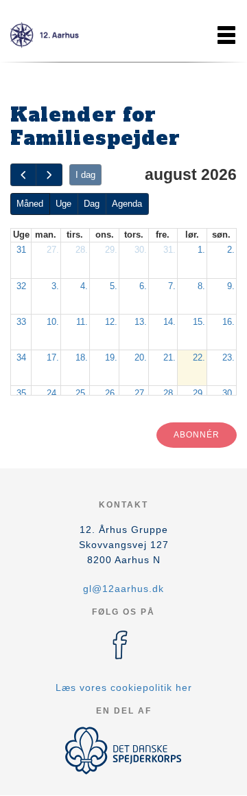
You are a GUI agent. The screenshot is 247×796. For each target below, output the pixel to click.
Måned (29, 203)
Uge (63, 203)
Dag (91, 203)
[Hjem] (44, 35)
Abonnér (197, 435)
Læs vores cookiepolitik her (124, 687)
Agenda (127, 203)
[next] (49, 174)
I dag (85, 175)
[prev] (23, 174)
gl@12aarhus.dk (123, 588)
